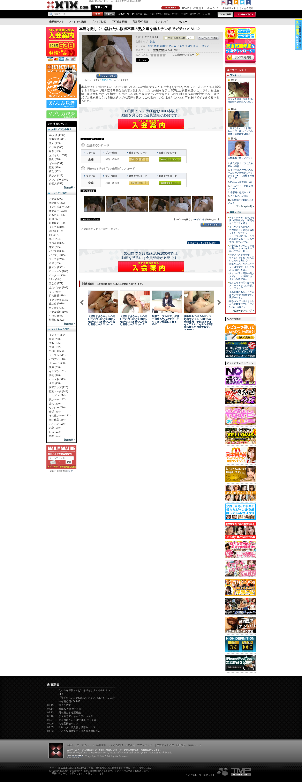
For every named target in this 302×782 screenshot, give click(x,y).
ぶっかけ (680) (57, 363)
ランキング (161, 21)
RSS (236, 3)
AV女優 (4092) (57, 135)
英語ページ (194, 745)
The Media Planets (234, 772)
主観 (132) (55, 347)
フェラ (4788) (57, 259)
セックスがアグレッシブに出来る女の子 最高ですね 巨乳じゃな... (241, 239)
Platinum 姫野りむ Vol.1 (242, 182)
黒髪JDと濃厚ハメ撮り (71, 708)
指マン (205, 45)
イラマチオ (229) (58, 299)
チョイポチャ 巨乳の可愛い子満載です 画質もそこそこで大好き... (241, 220)
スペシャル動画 (77, 21)
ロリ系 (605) (56, 147)
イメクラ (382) (57, 335)
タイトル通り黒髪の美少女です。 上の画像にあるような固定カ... (241, 276)
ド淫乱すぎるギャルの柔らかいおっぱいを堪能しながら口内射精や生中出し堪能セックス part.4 (101, 320)
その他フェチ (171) (59, 415)
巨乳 (152, 14)
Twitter (242, 3)
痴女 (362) (55, 171)
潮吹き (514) (56, 231)
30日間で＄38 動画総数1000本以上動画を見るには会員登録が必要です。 (151, 113)
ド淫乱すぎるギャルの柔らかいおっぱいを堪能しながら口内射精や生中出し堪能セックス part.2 (133, 320)
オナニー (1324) (58, 210)
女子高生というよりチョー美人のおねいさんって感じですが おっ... (241, 248)
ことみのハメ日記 (239, 196)
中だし (159, 14)
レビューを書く (107, 76)
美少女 (175, 14)
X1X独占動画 (119, 21)
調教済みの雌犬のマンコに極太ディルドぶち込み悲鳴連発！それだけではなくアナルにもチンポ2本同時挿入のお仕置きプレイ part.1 (198, 323)
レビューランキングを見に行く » (203, 243)
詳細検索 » (69, 187)
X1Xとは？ (198, 8)
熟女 (152, 41)
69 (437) (54, 235)
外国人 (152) (56, 183)
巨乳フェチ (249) (58, 391)
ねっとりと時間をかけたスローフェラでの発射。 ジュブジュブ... (241, 285)
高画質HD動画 (141, 21)
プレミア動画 (98, 21)
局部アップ (195, 14)
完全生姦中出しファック (240, 157)
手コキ (188, 45)
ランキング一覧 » (245, 206)
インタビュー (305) (59, 206)
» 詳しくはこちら (95, 773)
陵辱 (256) (55, 367)
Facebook (249, 3)
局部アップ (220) (58, 387)
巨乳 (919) (55, 167)
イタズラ (184, 14)
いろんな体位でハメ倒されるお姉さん (79, 731)
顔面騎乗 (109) (57, 223)
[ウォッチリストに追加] (95, 310)
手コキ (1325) (57, 243)
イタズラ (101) (57, 371)
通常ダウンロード (139, 159)
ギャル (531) (56, 163)
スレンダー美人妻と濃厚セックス (77, 727)
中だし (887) (56, 315)
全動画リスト (229, 8)
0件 (198, 54)
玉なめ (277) (56, 283)
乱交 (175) (55, 427)
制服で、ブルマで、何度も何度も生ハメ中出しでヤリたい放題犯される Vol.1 (165, 320)
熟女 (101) (55, 435)
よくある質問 (246, 8)
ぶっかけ (206, 14)
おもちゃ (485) (57, 215)
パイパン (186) (57, 423)
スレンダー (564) (58, 179)
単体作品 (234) (57, 419)
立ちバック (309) (58, 287)
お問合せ (130, 745)
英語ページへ (224, 3)
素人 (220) (55, 403)
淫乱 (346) (55, 375)
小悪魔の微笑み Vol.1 (240, 192)
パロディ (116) (57, 359)
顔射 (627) (55, 218)
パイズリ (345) (57, 255)
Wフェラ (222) (57, 307)
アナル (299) (56, 198)
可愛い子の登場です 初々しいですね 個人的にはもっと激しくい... (241, 258)
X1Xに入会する (151, 124)
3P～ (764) (55, 279)
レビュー (182, 21)
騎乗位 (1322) (57, 319)
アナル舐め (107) (58, 311)
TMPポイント (108, 80)
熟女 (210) (55, 159)
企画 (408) (55, 383)
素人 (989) (55, 143)
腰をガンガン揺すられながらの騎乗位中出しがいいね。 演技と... (241, 304)
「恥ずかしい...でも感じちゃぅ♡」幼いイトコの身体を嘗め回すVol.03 (240, 131)
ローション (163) (58, 271)
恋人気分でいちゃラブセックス (76, 716)
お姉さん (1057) (58, 155)
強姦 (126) (55, 343)
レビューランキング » (243, 310)
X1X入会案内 (61, 44)
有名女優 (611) (57, 139)
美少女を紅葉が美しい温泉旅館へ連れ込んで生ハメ (240, 102)
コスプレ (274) (57, 395)
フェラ (180, 45)
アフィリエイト (145, 745)
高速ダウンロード (170, 159)
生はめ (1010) (57, 303)
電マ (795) (55, 247)
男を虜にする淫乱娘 (70, 712)
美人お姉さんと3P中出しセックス (77, 719)
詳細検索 (101, 745)
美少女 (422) (56, 175)
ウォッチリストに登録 (208, 38)
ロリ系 (139, 14)
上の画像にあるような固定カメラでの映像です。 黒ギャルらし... (241, 295)
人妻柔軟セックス (68, 723)
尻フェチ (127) (57, 399)
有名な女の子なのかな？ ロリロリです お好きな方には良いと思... (242, 267)
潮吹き (167, 14)
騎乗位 (164, 45)
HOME (185, 8)
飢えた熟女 (65, 705)
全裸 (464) (55, 411)
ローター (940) (57, 275)
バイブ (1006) (57, 251)
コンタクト (230, 3)
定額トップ (101, 7)
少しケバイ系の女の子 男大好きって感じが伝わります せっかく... (241, 230)
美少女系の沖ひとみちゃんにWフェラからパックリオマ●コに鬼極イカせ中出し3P (241, 174)
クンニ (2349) (57, 227)
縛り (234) (55, 239)
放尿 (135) (55, 263)
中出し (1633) (57, 351)
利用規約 (181, 745)
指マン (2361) (57, 267)
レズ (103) (55, 431)
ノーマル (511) (57, 355)
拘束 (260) (55, 339)
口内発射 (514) (57, 295)
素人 (146, 14)
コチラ (70, 471)
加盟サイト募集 (165, 745)
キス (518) (55, 291)
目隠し (197, 45)
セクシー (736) (57, 407)
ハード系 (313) (57, 379)
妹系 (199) (55, 151)
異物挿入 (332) (57, 202)
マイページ (170, 8)
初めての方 (213, 8)
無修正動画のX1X (68, 5)
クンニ (172, 45)
